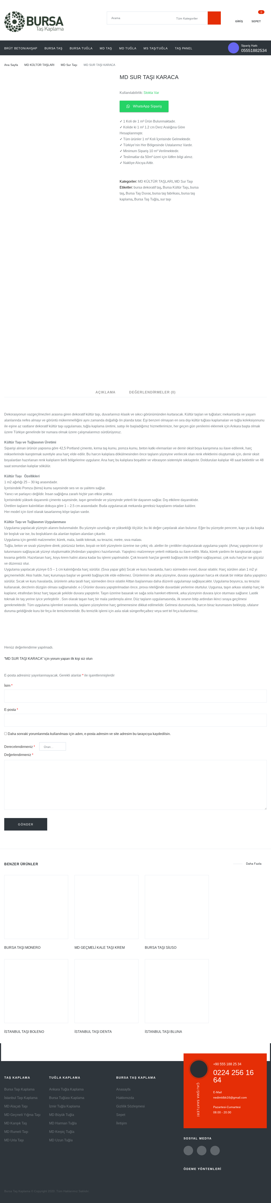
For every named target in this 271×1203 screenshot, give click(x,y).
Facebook (201, 1150)
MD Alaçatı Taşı (16, 1106)
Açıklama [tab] (105, 392)
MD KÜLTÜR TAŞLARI (39, 65)
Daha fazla (253, 863)
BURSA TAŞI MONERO (22, 947)
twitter (188, 1150)
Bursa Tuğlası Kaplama (66, 1098)
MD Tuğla (127, 48)
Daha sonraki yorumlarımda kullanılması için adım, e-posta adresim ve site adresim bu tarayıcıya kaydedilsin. (89, 734)
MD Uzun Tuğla (61, 1140)
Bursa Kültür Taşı (175, 187)
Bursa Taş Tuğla (146, 199)
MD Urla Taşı (14, 1140)
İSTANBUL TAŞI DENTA (93, 1032)
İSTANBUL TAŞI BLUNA (163, 1032)
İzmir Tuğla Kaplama (64, 1106)
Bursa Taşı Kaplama (19, 1089)
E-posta (11, 709)
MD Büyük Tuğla (61, 1115)
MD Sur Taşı (69, 65)
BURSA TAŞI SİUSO (160, 947)
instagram (215, 1150)
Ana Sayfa (11, 65)
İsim (8, 685)
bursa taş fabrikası (166, 193)
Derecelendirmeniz (19, 747)
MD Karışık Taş (15, 1123)
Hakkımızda (125, 1098)
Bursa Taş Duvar (138, 193)
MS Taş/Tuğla (156, 48)
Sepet (120, 1115)
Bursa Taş (53, 48)
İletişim (121, 1123)
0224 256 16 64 (233, 1076)
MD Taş (106, 48)
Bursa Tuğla (81, 48)
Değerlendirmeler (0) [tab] (152, 392)
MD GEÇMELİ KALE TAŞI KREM (100, 947)
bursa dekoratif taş (147, 187)
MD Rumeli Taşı (16, 1132)
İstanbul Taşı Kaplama (20, 1098)
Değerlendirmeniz (18, 755)
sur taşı (165, 199)
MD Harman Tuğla (63, 1123)
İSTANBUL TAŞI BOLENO (24, 1032)
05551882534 (254, 50)
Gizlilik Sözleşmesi (130, 1106)
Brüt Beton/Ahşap (20, 48)
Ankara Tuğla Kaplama (66, 1089)
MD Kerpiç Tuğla (61, 1132)
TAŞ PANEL (183, 48)
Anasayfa (123, 1089)
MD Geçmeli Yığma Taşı (22, 1115)
